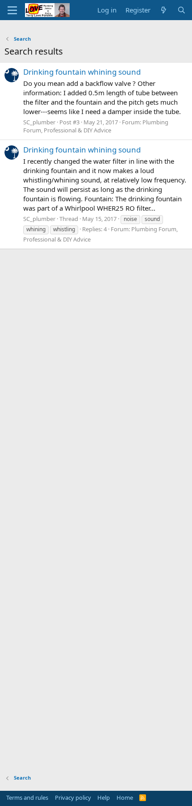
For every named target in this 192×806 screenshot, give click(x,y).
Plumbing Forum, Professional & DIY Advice (95, 126)
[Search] (181, 10)
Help (103, 797)
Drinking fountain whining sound (82, 72)
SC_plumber (39, 122)
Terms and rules (27, 797)
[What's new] (163, 10)
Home (125, 797)
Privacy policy (73, 797)
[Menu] (12, 10)
